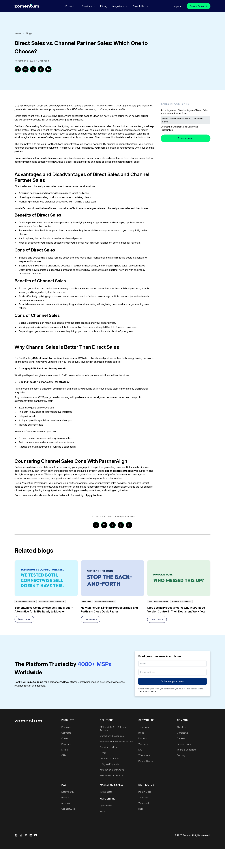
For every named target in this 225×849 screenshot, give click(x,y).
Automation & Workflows (112, 770)
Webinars (143, 744)
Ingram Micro (144, 792)
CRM (63, 755)
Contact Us (182, 732)
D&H (140, 808)
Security (181, 755)
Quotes (65, 738)
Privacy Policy (184, 744)
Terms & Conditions (147, 691)
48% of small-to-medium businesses (54, 358)
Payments (66, 744)
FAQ (140, 749)
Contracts (66, 732)
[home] (27, 6)
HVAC (103, 753)
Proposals (66, 727)
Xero (102, 811)
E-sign (64, 749)
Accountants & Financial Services (116, 741)
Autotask (65, 803)
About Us (181, 727)
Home (18, 33)
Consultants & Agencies (112, 736)
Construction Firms (109, 747)
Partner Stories (145, 761)
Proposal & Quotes (109, 758)
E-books (142, 738)
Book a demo (185, 138)
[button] (71, 6)
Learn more (24, 619)
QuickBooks (106, 805)
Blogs (29, 33)
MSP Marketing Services (112, 775)
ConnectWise (68, 808)
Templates (143, 727)
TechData (143, 797)
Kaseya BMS (67, 792)
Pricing (103, 6)
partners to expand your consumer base (99, 397)
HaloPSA (65, 797)
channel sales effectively (120, 470)
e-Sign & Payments (109, 764)
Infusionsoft (106, 792)
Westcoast (143, 803)
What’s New (144, 755)
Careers (181, 738)
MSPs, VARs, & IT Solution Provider (113, 729)
